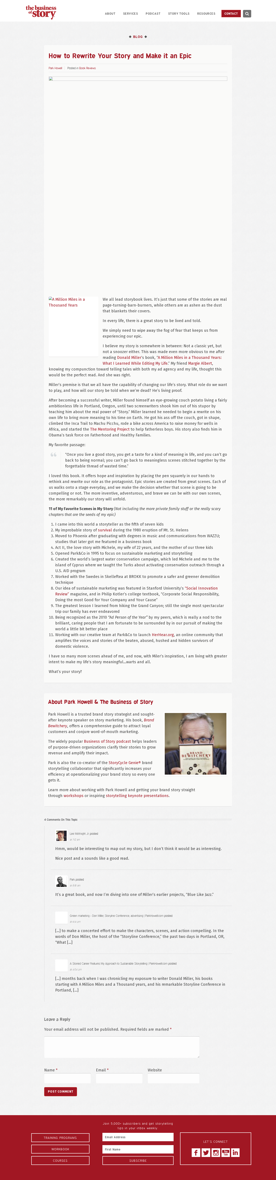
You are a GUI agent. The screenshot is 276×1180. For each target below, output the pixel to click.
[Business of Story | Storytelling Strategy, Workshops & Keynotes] (41, 12)
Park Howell (55, 68)
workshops (73, 795)
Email (102, 1070)
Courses (60, 1160)
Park (72, 879)
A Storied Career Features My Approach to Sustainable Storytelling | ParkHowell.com (119, 963)
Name (51, 1070)
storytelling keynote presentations (137, 795)
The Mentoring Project (110, 429)
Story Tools (179, 13)
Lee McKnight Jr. (79, 833)
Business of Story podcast (107, 741)
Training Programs (60, 1138)
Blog (138, 36)
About (110, 13)
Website (155, 1070)
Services (130, 13)
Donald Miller (129, 357)
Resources (206, 13)
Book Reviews (87, 68)
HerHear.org (163, 634)
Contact (231, 13)
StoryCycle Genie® (125, 762)
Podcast (153, 13)
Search (247, 13)
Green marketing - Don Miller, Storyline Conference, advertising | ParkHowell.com (116, 915)
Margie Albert (200, 363)
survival (105, 530)
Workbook (60, 1149)
